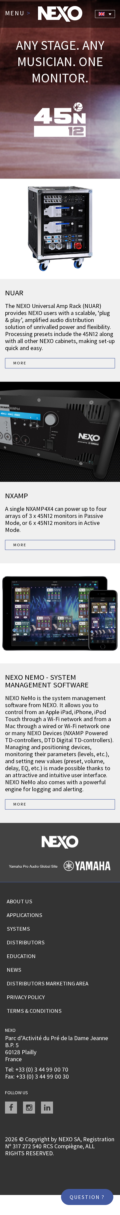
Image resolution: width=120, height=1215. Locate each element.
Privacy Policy (26, 997)
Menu (18, 13)
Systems (18, 928)
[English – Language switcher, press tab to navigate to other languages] (105, 14)
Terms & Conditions (34, 1010)
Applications (24, 915)
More (19, 362)
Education (21, 956)
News (14, 969)
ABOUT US (19, 901)
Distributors (26, 942)
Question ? (87, 1197)
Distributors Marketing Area (47, 983)
